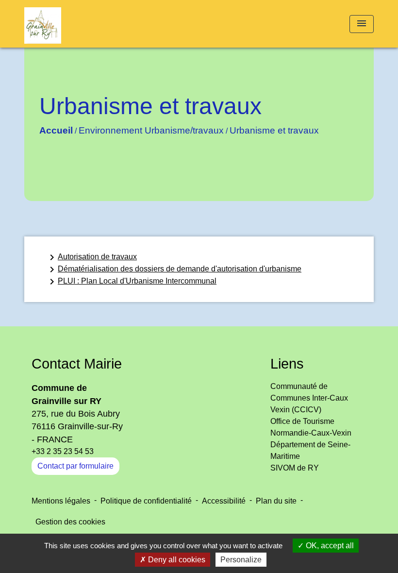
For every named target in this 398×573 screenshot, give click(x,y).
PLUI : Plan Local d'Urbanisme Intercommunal (131, 281)
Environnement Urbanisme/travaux (151, 130)
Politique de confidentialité (146, 501)
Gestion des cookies (70, 522)
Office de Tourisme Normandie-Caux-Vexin (310, 427)
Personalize (241, 560)
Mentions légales (61, 501)
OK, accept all (329, 545)
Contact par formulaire (75, 466)
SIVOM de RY (294, 468)
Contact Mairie (77, 363)
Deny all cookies (175, 560)
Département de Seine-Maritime (310, 450)
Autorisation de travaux (91, 257)
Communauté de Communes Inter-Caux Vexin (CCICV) (309, 398)
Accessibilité (224, 501)
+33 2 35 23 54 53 (63, 451)
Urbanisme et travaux (274, 130)
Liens (287, 363)
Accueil (56, 130)
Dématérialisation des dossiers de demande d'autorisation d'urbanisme (173, 269)
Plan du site (276, 501)
